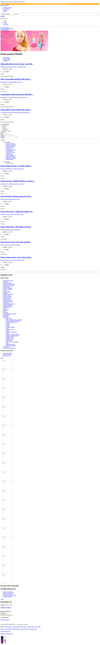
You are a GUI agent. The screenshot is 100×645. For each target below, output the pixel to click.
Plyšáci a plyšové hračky (8, 593)
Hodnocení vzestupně (10, 158)
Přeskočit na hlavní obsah (6, 1)
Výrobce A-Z (9, 148)
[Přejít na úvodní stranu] (5, 5)
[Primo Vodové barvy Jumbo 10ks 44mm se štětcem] (12, 214)
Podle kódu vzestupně (10, 144)
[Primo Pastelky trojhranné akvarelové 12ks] (10, 199)
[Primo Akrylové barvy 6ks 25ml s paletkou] (10, 244)
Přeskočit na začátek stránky (7, 633)
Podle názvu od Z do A (11, 157)
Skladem (4, 125)
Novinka (4, 128)
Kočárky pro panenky (8, 594)
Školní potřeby (6, 28)
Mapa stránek (38, 626)
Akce (4, 127)
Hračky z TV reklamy (8, 591)
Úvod (2, 28)
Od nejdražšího (9, 150)
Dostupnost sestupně (10, 152)
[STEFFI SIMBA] (5, 30)
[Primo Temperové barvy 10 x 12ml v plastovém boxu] (13, 260)
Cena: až (5, 124)
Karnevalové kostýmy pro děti (9, 595)
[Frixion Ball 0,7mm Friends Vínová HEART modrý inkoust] (14, 97)
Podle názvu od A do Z (11, 146)
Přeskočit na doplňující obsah (18, 1)
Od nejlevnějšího (9, 154)
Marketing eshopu (33, 629)
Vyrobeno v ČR (6, 131)
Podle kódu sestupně (10, 155)
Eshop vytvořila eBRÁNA (6, 629)
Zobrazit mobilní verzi (5, 631)
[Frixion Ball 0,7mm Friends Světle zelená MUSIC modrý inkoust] (15, 112)
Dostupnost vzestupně (10, 149)
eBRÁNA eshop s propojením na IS (20, 629)
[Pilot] (2, 358)
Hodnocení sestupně (10, 143)
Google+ (2, 599)
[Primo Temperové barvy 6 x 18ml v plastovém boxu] (12, 168)
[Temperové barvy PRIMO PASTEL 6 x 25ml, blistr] (12, 184)
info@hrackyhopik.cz (5, 619)
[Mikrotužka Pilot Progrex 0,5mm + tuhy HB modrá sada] (13, 66)
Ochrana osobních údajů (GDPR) (19, 626)
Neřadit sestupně (9, 159)
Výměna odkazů (30, 626)
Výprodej (4, 129)
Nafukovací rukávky (7, 596)
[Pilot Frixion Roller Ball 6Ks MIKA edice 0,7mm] (12, 82)
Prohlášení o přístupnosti (6, 626)
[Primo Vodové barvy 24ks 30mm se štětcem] (10, 229)
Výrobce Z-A (9, 153)
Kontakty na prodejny (6, 607)
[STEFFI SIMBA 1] (24, 50)
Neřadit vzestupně (10, 147)
